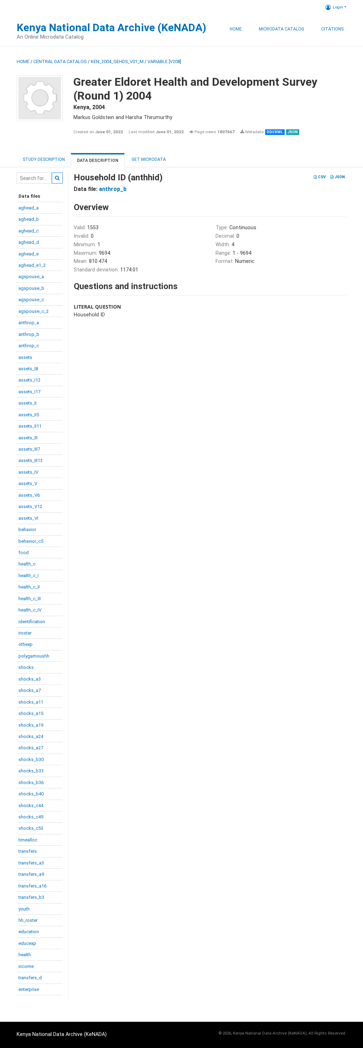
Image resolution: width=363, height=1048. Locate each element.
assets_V (27, 483)
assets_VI (28, 518)
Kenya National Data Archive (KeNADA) (111, 27)
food (23, 552)
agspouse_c (31, 299)
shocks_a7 (29, 690)
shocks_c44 (30, 805)
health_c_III (29, 598)
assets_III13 (30, 460)
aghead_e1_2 (32, 265)
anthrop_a (28, 322)
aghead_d (28, 242)
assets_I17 (29, 391)
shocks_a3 (29, 679)
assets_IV (28, 472)
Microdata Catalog (281, 29)
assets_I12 (29, 380)
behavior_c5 (30, 541)
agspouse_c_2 (33, 311)
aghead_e (28, 254)
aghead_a (28, 207)
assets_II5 (28, 414)
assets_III (28, 437)
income (26, 966)
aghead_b (28, 219)
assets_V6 (29, 495)
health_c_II (29, 587)
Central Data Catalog (60, 61)
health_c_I (28, 575)
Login (338, 7)
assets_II (27, 403)
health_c (26, 564)
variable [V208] (164, 61)
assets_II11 (29, 426)
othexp (25, 644)
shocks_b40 (31, 793)
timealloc (27, 840)
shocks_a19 (30, 725)
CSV (321, 177)
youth (24, 909)
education (28, 931)
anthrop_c (28, 345)
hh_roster (28, 920)
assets (25, 357)
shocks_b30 (31, 759)
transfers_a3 (31, 863)
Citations (332, 29)
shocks (26, 667)
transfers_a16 (32, 886)
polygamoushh (33, 656)
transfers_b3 (31, 897)
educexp (27, 943)
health (24, 954)
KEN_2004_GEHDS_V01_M (117, 61)
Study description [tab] (44, 159)
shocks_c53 (30, 828)
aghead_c (28, 230)
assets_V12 (30, 506)
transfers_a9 (31, 874)
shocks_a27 (30, 747)
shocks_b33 (31, 770)
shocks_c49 (30, 816)
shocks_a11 (30, 702)
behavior (27, 529)
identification (31, 621)
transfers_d (30, 977)
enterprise (28, 989)
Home (236, 29)
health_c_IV (29, 610)
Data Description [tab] (97, 160)
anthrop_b (28, 334)
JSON (339, 177)
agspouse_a (31, 276)
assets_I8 (28, 368)
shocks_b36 (31, 782)
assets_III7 (29, 449)
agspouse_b (31, 288)
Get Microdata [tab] (148, 159)
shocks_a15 (30, 713)
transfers (27, 851)
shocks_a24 (30, 736)
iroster (25, 633)
